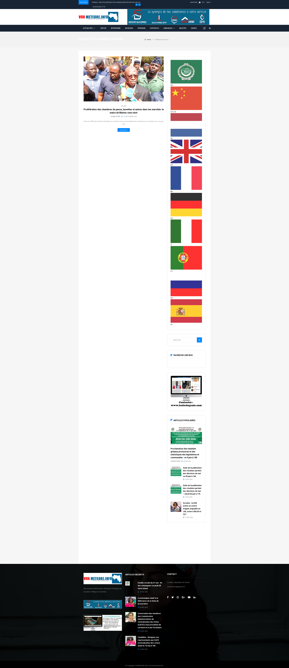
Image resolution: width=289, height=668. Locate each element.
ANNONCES (167, 28)
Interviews (116, 28)
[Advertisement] (186, 542)
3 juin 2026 (188, 479)
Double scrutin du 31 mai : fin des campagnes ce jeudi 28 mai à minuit (150, 585)
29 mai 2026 (144, 592)
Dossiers (129, 28)
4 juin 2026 (187, 461)
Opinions (142, 28)
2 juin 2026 (188, 497)
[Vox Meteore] (98, 17)
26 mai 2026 (144, 607)
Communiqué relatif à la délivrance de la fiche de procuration (148, 601)
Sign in (208, 2)
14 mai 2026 (144, 649)
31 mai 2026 (189, 517)
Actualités (88, 28)
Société (123, 106)
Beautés (182, 28)
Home (149, 39)
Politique (95, 2)
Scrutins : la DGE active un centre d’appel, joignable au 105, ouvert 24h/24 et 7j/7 (192, 508)
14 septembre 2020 (130, 116)
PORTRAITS (154, 28)
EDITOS (103, 28)
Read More (123, 130)
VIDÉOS (194, 28)
